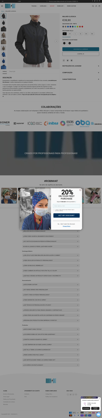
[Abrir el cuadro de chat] (98, 414)
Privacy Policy (66, 226)
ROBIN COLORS (91, 403)
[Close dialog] (80, 190)
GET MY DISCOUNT (66, 215)
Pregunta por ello (95, 408)
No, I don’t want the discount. (66, 224)
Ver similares (86, 408)
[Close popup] (99, 399)
